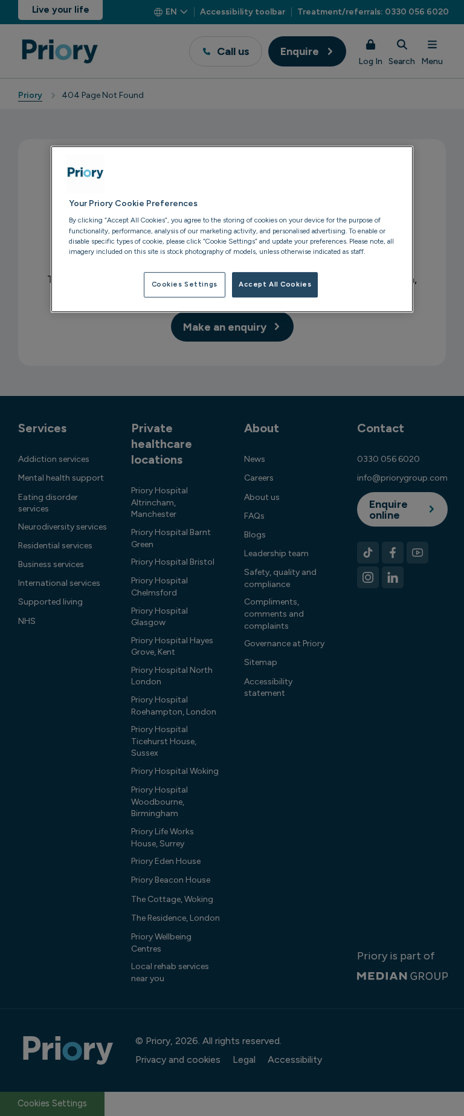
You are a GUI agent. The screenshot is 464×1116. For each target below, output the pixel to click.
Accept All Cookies (275, 284)
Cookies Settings (185, 284)
